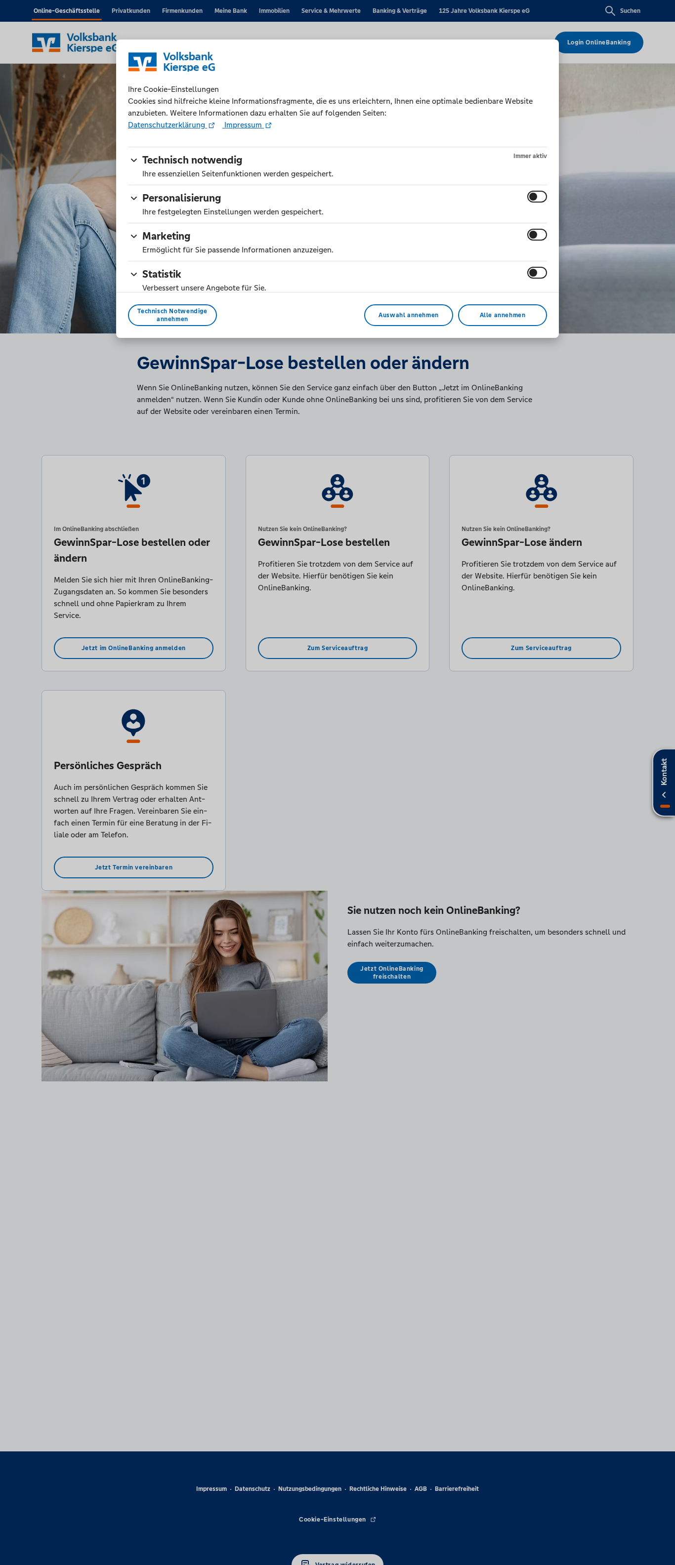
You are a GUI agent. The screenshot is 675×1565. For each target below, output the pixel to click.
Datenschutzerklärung (167, 124)
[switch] (537, 197)
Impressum (243, 124)
